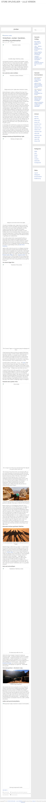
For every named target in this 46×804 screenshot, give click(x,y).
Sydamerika (36, 160)
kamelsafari (10, 793)
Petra (19, 793)
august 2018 (37, 137)
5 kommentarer (14, 794)
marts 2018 (36, 139)
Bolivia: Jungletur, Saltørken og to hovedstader (38, 53)
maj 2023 (36, 116)
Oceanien (36, 158)
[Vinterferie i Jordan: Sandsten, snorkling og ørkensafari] (7, 35)
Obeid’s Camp (10, 552)
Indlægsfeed (37, 174)
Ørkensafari (15, 793)
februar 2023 (37, 120)
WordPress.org (37, 178)
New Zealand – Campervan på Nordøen (37, 43)
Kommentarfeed (38, 176)
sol (21, 793)
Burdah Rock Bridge (7, 663)
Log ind (36, 172)
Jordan (7, 792)
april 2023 (36, 118)
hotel (24, 362)
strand (23, 793)
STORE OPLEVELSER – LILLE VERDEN (18, 2)
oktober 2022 (37, 126)
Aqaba (13, 792)
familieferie (21, 792)
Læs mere (5, 790)
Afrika (35, 151)
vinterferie (26, 793)
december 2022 (37, 124)
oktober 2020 (37, 129)
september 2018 (37, 135)
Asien (5, 792)
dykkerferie (16, 792)
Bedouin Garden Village (8, 254)
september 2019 (37, 131)
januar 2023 (36, 122)
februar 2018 (37, 141)
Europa (35, 155)
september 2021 (37, 127)
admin (13, 42)
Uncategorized (37, 162)
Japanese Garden (21, 254)
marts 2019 (36, 133)
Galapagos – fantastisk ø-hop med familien (38, 58)
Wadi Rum (7, 794)
